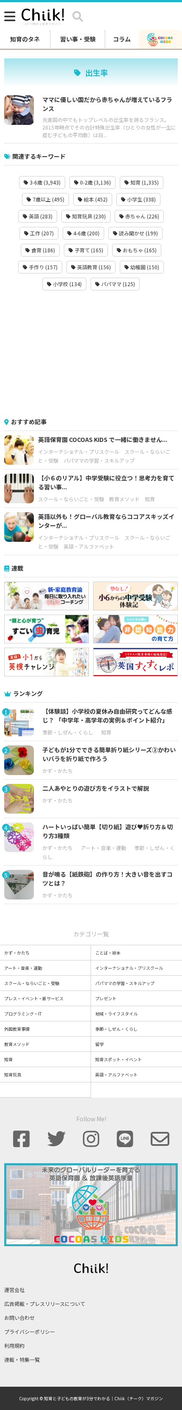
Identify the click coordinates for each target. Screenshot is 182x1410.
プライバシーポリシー (29, 1331)
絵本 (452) (95, 199)
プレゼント (105, 998)
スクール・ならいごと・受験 (71, 498)
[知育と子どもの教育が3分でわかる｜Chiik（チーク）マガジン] (43, 15)
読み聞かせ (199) (138, 233)
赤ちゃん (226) (141, 216)
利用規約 (14, 1345)
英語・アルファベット (88, 546)
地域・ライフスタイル (116, 1013)
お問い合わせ (19, 1317)
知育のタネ (25, 39)
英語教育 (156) (93, 266)
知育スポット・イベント (118, 1059)
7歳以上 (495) (47, 199)
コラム (122, 39)
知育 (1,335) (144, 182)
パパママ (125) (117, 283)
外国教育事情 (17, 1029)
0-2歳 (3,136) (95, 182)
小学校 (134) (67, 283)
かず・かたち (57, 770)
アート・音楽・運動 (103, 847)
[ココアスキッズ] (160, 39)
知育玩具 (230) (88, 216)
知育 (150, 498)
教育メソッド (124, 498)
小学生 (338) (141, 199)
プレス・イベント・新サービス (33, 998)
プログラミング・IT (23, 1013)
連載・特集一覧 (22, 1359)
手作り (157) (43, 266)
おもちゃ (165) (139, 250)
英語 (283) (40, 216)
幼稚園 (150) (144, 266)
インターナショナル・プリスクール (78, 451)
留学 (99, 1044)
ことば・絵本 (108, 952)
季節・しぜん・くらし (67, 732)
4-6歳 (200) (85, 233)
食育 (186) (42, 250)
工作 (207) (41, 233)
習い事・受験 (78, 39)
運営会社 (14, 1289)
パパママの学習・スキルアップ (99, 460)
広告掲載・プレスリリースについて (44, 1303)
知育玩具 (12, 1074)
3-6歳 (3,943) (44, 182)
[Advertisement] (91, 354)
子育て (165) (88, 250)
